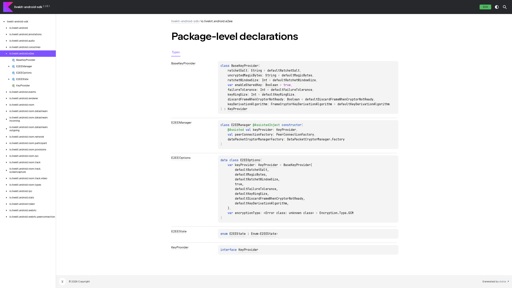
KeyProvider (237, 109)
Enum (254, 234)
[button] (505, 7)
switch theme (497, 7)
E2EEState (237, 234)
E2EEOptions (250, 160)
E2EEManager (241, 125)
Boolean (271, 85)
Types (176, 52)
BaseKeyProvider (244, 66)
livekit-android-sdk (28, 7)
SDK (485, 6)
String (256, 71)
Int (264, 80)
